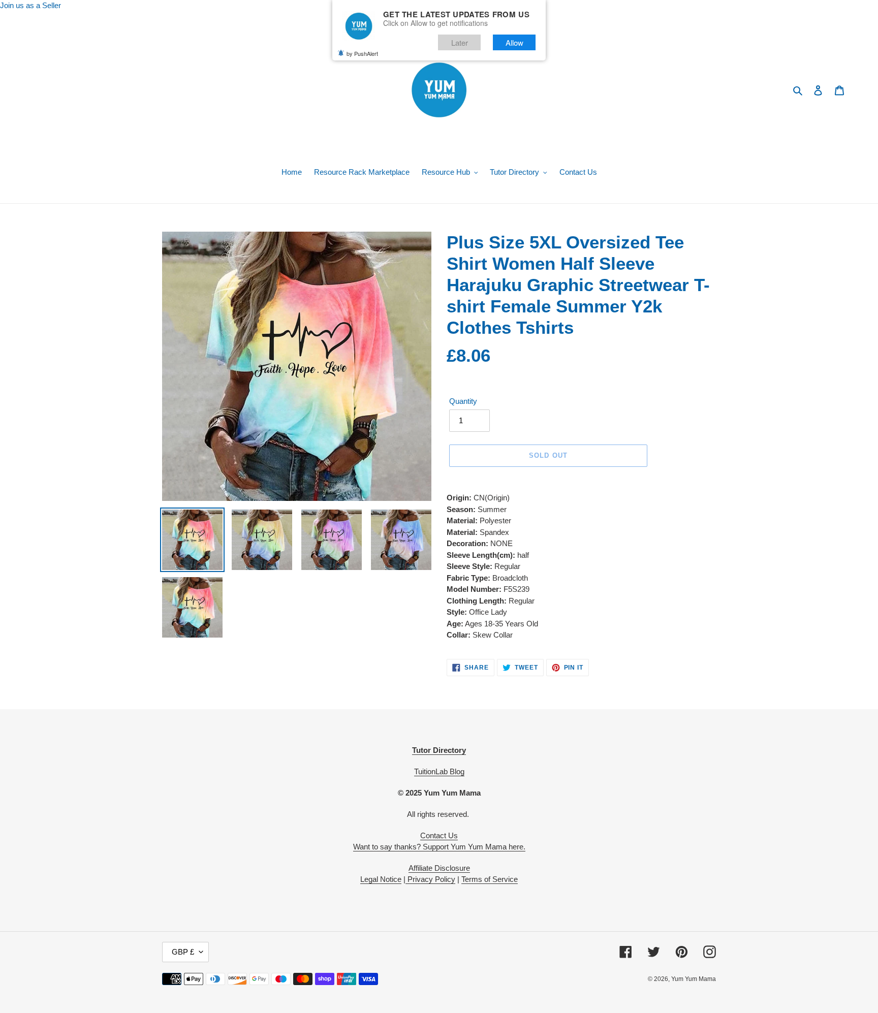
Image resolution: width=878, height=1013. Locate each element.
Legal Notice (380, 879)
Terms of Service (489, 879)
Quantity (463, 401)
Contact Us (439, 835)
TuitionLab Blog (439, 771)
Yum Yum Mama (693, 979)
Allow (514, 42)
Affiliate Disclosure (439, 868)
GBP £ (183, 951)
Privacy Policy (430, 879)
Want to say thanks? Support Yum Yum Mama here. (439, 846)
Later (459, 42)
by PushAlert (362, 53)
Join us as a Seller (30, 5)
